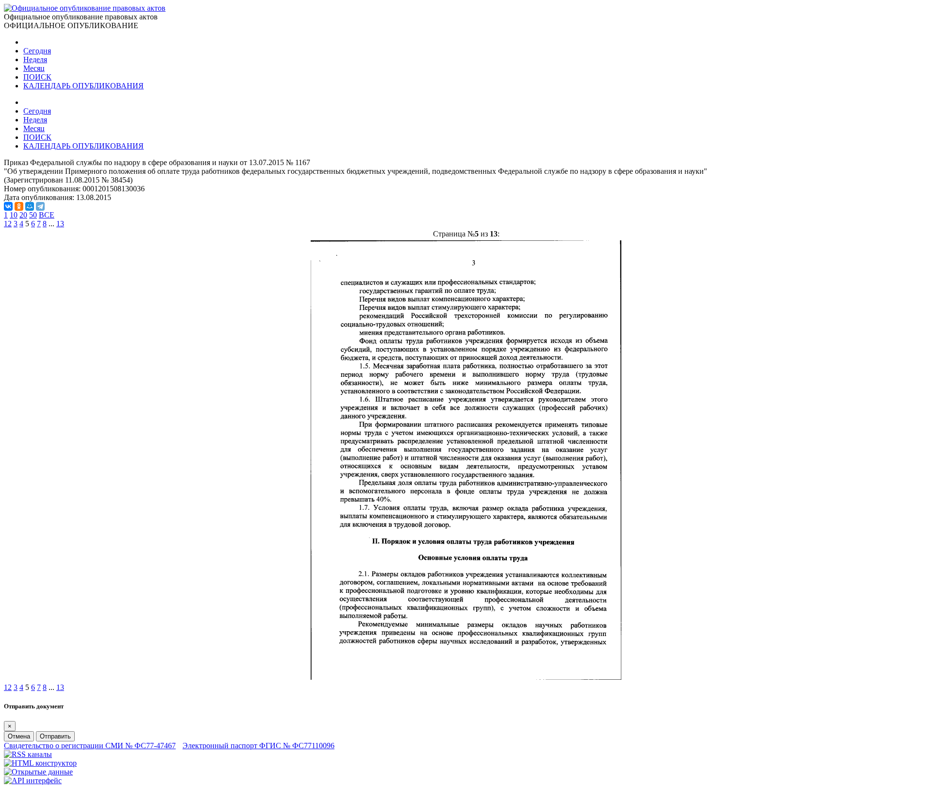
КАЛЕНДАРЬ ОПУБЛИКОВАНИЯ (83, 86)
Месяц (34, 68)
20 (23, 215)
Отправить (55, 736)
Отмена (19, 736)
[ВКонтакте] (8, 206)
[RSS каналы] (28, 754)
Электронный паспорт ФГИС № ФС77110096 (258, 745)
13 (60, 223)
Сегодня (37, 51)
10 (13, 215)
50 (33, 215)
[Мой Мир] (29, 206)
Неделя (35, 59)
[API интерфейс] (33, 780)
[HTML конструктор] (40, 763)
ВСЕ (46, 215)
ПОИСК (37, 77)
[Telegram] (40, 206)
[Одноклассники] (19, 206)
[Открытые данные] (38, 772)
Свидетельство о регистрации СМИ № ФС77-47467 (90, 745)
